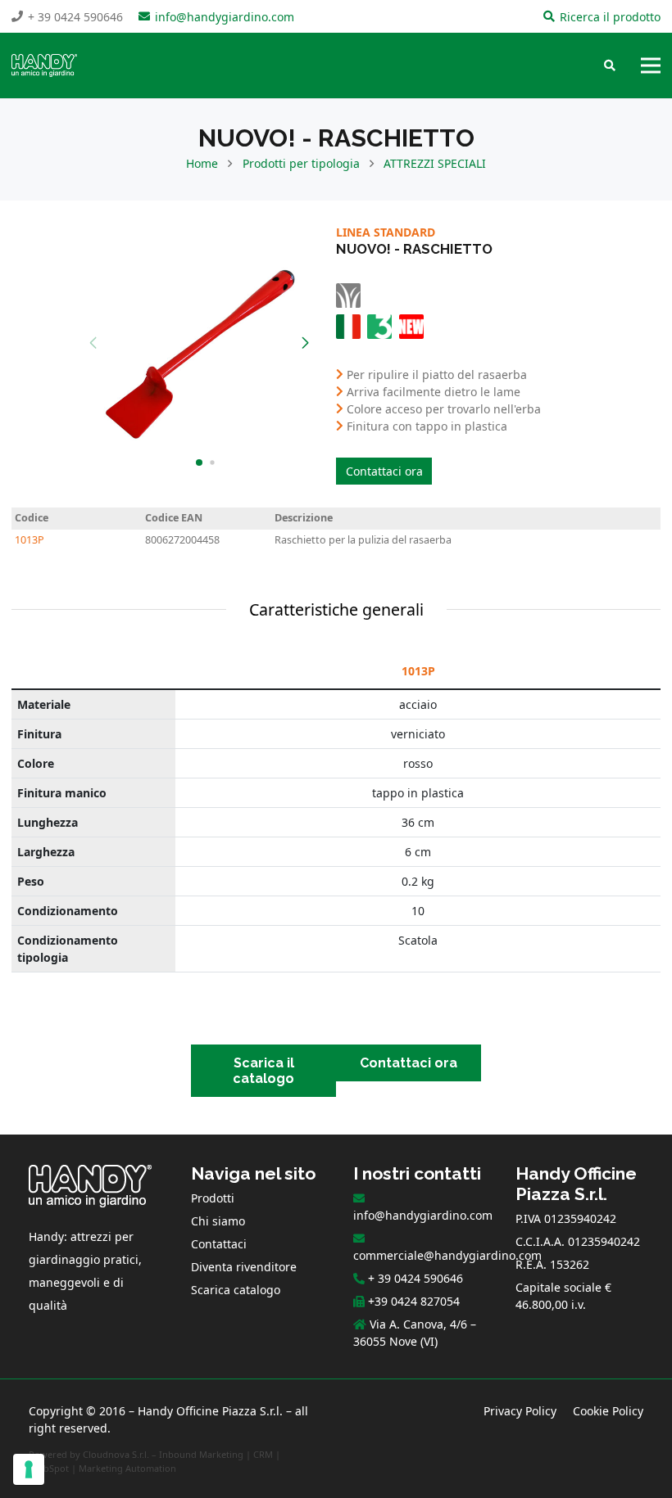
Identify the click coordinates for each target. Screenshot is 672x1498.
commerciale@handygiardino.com (447, 1255)
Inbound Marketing (201, 1454)
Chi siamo (218, 1221)
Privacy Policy (520, 1411)
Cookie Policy (608, 1411)
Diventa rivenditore (244, 1267)
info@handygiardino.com (423, 1215)
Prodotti (212, 1198)
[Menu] (651, 65)
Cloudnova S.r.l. (116, 1454)
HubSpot (50, 1468)
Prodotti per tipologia (301, 163)
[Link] (44, 65)
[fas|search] (609, 66)
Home (202, 163)
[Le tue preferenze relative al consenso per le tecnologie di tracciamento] (28, 1469)
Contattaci (219, 1244)
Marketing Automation (127, 1468)
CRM (263, 1454)
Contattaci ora (384, 471)
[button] (305, 343)
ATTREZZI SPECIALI (435, 163)
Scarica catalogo (235, 1289)
